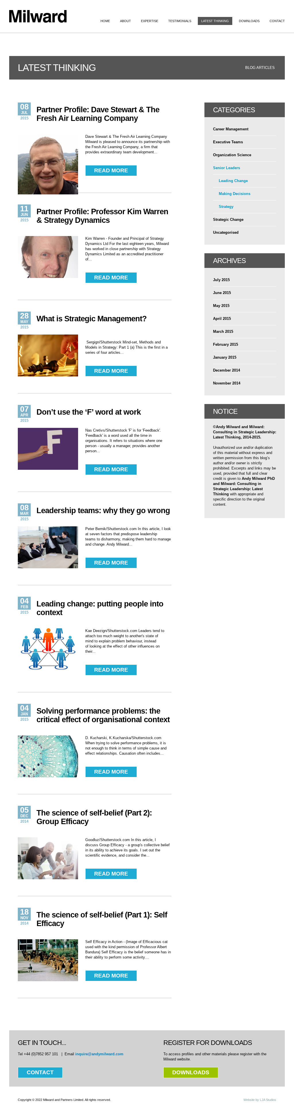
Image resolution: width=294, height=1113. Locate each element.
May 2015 (221, 306)
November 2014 (226, 383)
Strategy (226, 206)
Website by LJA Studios (259, 1100)
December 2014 (226, 370)
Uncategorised (226, 232)
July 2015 (221, 280)
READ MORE (111, 170)
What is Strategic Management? (91, 318)
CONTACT (277, 21)
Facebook (270, 9)
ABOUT (125, 21)
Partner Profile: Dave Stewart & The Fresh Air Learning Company (97, 114)
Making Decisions (234, 194)
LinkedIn (281, 9)
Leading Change (233, 181)
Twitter (258, 9)
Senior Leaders (226, 168)
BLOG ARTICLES (260, 67)
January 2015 (224, 357)
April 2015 (222, 318)
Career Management (230, 129)
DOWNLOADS (249, 21)
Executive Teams (228, 142)
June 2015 (222, 293)
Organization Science (232, 155)
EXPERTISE (149, 21)
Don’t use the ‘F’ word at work (88, 412)
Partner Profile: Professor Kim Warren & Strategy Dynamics (102, 216)
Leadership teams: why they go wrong (103, 510)
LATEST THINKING (215, 21)
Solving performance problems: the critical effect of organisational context (103, 715)
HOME (105, 21)
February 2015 (225, 344)
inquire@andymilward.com (99, 1054)
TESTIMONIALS (179, 21)
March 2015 (223, 331)
